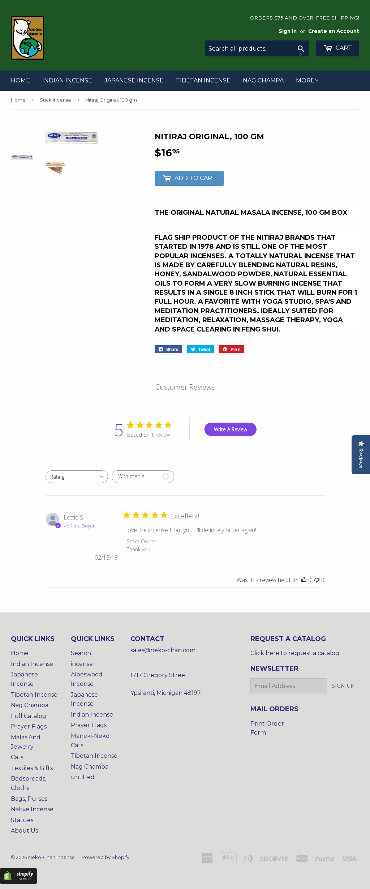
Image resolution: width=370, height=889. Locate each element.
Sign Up (343, 686)
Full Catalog (28, 716)
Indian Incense (67, 80)
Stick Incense (55, 100)
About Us (24, 830)
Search (81, 653)
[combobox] (77, 476)
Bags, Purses (29, 798)
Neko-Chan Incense (51, 857)
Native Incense (32, 809)
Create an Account (333, 31)
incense (82, 664)
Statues (22, 820)
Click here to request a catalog (294, 653)
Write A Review (230, 429)
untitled (83, 777)
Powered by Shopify (105, 857)
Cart (343, 47)
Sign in (288, 31)
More (305, 80)
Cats (17, 757)
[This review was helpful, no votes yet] (303, 580)
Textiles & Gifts (32, 768)
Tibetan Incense (203, 80)
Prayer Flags (29, 726)
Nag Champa (263, 80)
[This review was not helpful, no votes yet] (316, 580)
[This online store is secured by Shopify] (18, 882)
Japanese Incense (134, 80)
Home (20, 80)
